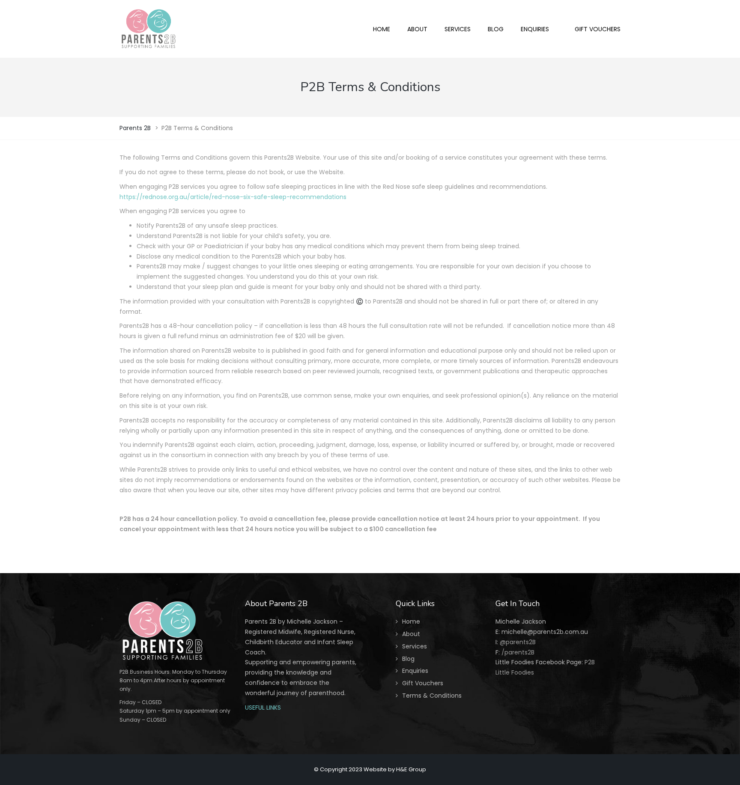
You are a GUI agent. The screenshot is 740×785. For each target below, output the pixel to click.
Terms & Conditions (432, 695)
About (411, 634)
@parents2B (517, 642)
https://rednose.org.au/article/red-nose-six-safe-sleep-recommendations (232, 197)
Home (411, 621)
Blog (408, 658)
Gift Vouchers (422, 683)
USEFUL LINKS (263, 707)
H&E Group (411, 769)
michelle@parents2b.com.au (544, 631)
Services (414, 646)
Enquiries (415, 670)
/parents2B (517, 652)
